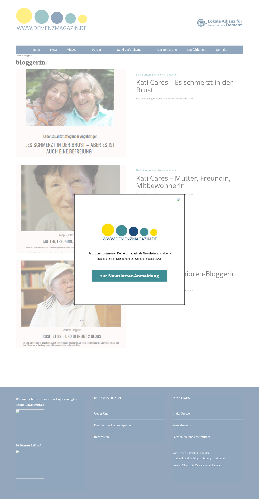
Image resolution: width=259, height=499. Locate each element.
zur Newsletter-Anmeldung (129, 276)
